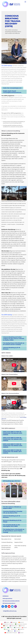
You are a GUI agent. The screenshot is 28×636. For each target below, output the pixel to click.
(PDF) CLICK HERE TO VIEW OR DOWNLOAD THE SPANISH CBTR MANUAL (12, 445)
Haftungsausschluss (7, 598)
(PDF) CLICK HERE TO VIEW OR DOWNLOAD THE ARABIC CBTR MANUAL (12, 451)
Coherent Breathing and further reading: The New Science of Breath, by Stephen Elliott (13, 338)
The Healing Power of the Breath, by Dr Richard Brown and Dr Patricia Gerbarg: (13, 531)
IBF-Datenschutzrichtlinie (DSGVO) (11, 601)
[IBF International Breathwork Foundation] (13, 8)
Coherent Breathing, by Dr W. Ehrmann (11, 348)
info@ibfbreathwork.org (9, 611)
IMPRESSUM (5, 596)
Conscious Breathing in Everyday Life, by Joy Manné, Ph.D (12, 512)
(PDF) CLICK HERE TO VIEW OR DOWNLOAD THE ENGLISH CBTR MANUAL (12, 433)
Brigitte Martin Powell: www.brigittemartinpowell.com (12, 91)
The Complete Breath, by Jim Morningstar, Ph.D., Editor (11, 525)
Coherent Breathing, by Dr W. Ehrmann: (11, 516)
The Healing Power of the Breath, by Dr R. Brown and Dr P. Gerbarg (13, 343)
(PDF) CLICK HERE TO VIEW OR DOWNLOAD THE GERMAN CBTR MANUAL (12, 439)
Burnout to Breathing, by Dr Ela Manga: (12, 521)
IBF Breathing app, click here (11, 481)
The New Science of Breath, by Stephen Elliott (12, 507)
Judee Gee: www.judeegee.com (12, 88)
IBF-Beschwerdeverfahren (9, 603)
